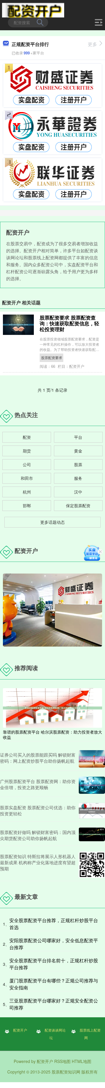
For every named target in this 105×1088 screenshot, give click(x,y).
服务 (78, 478)
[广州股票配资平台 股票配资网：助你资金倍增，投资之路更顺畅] (92, 785)
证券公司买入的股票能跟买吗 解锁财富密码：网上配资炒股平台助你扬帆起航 (38, 758)
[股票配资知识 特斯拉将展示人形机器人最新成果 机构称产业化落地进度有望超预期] (92, 865)
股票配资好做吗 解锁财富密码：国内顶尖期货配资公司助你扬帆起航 (38, 835)
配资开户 (20, 1029)
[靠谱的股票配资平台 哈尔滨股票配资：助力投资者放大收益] (52, 707)
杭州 (27, 492)
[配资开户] (33, 10)
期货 (27, 451)
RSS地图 (62, 1061)
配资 (27, 437)
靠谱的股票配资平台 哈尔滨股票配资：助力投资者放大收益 (52, 734)
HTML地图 (81, 1061)
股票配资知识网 (66, 1072)
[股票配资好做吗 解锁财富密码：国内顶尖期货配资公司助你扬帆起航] (92, 835)
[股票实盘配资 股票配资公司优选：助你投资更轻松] (92, 811)
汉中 (78, 492)
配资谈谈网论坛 (55, 1033)
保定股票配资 (78, 505)
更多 (92, 44)
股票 (78, 464)
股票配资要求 (51, 357)
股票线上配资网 (90, 1033)
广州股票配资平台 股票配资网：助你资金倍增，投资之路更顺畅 (38, 784)
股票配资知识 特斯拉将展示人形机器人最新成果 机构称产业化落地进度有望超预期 (38, 862)
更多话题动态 (52, 522)
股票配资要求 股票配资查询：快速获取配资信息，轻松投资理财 (69, 323)
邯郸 (27, 505)
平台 (78, 437)
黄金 (78, 451)
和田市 (27, 478)
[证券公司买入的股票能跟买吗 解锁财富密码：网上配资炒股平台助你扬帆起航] (92, 759)
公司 (27, 464)
